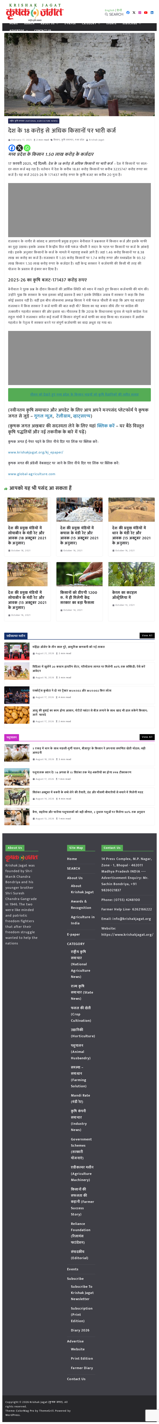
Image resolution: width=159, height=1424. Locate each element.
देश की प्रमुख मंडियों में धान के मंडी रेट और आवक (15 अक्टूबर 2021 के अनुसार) (131, 535)
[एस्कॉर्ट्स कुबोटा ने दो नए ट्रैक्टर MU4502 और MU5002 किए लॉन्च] (16, 695)
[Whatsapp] (27, 148)
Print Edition (82, 1359)
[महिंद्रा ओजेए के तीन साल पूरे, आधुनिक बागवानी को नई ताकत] (16, 651)
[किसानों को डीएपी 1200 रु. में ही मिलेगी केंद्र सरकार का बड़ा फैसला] (79, 565)
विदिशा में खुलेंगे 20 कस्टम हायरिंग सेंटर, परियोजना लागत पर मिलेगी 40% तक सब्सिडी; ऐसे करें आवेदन (89, 669)
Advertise (17, 30)
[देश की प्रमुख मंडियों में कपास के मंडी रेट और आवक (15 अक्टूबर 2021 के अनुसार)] (79, 500)
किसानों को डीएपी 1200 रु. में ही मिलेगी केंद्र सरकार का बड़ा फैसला (78, 597)
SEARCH (29, 23)
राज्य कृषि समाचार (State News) (82, 992)
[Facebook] (12, 148)
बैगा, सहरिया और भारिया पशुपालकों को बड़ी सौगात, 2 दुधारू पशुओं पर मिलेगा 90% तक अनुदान (89, 812)
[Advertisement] (79, 210)
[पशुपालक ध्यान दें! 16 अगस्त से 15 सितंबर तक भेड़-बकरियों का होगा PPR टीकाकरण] (16, 777)
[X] (19, 148)
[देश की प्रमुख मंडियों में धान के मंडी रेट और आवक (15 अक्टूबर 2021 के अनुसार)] (131, 500)
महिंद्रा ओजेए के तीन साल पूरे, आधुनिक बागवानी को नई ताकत (69, 647)
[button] (56, 23)
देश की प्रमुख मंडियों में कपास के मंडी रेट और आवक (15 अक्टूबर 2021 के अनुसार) (79, 535)
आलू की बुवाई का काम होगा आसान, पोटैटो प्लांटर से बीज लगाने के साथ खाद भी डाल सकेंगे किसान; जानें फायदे (90, 713)
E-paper (70, 23)
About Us (47, 23)
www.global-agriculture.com (31, 474)
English (110, 10)
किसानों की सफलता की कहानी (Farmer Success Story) (82, 1202)
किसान (57, 140)
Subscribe (130, 23)
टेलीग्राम (63, 416)
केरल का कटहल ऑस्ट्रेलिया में (124, 595)
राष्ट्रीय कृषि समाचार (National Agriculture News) (34, 121)
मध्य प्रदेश (79, 140)
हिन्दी (119, 10)
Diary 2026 (80, 1330)
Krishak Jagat (96, 140)
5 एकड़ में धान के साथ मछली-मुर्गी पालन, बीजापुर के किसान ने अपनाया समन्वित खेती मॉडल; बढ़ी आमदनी (89, 751)
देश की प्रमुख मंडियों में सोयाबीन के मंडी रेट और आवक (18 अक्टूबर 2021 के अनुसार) (27, 535)
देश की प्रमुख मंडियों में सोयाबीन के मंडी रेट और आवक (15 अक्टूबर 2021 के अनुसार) (27, 600)
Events (111, 23)
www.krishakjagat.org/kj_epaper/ (35, 452)
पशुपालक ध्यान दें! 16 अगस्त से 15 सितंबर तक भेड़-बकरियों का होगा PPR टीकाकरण (83, 772)
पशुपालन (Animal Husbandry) (81, 1052)
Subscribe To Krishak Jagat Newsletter (82, 1293)
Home (14, 23)
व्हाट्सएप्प (82, 416)
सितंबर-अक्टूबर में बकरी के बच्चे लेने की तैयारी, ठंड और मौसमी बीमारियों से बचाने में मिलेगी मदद (88, 792)
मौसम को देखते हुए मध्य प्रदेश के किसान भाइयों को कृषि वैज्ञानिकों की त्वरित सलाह (84, 395)
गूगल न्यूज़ (43, 416)
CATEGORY (89, 23)
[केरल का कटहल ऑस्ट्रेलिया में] (131, 565)
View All (147, 635)
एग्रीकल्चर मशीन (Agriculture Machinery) (82, 1174)
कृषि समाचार (67, 140)
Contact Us (42, 30)
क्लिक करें (106, 426)
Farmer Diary (82, 1368)
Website (78, 1349)
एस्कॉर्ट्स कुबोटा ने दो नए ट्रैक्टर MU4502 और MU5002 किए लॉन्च (72, 691)
